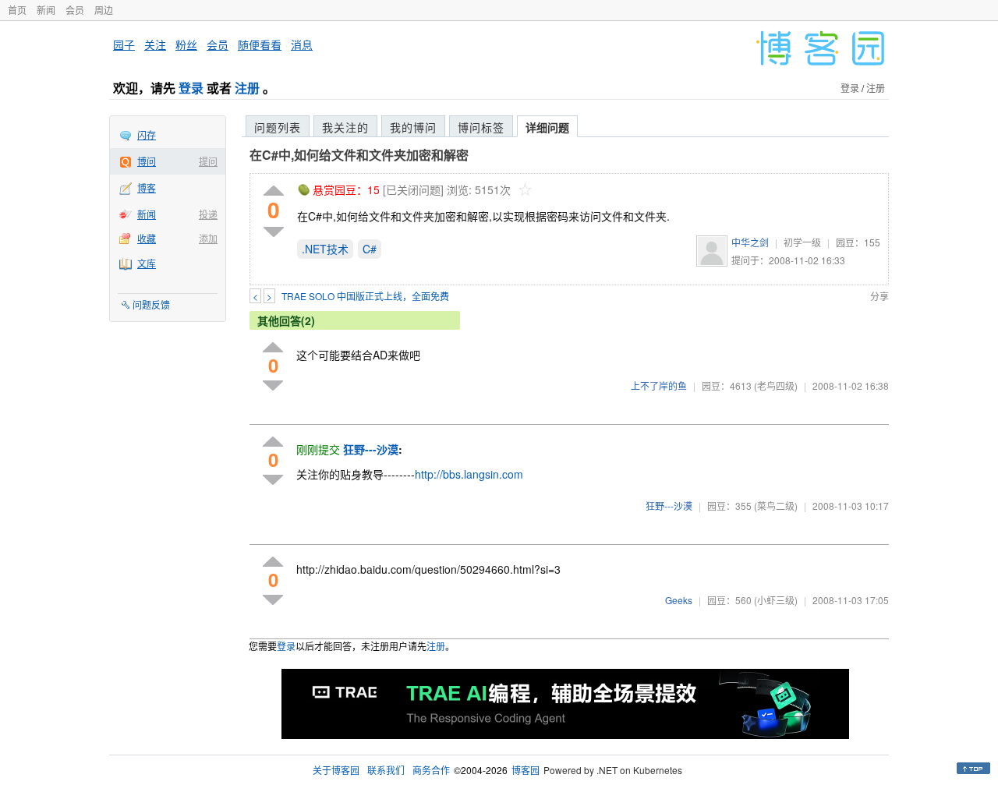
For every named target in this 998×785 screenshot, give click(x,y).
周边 (103, 9)
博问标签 (481, 127)
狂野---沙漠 (669, 505)
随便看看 (259, 44)
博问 (146, 161)
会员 (74, 9)
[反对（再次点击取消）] (273, 232)
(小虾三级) (776, 599)
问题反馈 (151, 304)
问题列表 (277, 127)
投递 (208, 214)
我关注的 (345, 127)
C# (370, 248)
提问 (208, 161)
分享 (879, 295)
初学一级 (802, 242)
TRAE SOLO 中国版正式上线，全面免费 (365, 295)
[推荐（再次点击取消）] (273, 191)
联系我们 (386, 769)
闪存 (146, 134)
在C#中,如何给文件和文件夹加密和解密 (359, 155)
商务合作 (431, 769)
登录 (191, 88)
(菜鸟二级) (776, 505)
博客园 (525, 769)
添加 (208, 238)
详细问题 (547, 127)
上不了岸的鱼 (659, 385)
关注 (155, 44)
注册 (247, 88)
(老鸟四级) (776, 385)
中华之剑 (750, 242)
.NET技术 (325, 248)
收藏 (146, 238)
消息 (302, 44)
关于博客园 (336, 769)
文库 (146, 263)
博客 (146, 187)
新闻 (46, 9)
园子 (124, 44)
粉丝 (186, 44)
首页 (17, 9)
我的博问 (413, 127)
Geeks (678, 599)
